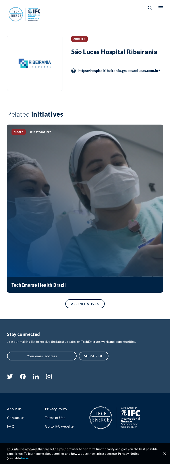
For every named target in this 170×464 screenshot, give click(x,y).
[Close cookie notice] (165, 454)
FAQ (10, 426)
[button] (150, 8)
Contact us (15, 417)
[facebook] (23, 378)
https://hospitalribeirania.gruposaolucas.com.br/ (119, 70)
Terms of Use (55, 417)
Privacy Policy (56, 409)
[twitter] (10, 377)
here (24, 458)
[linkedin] (36, 378)
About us (14, 409)
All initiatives (85, 304)
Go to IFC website (59, 426)
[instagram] (49, 378)
